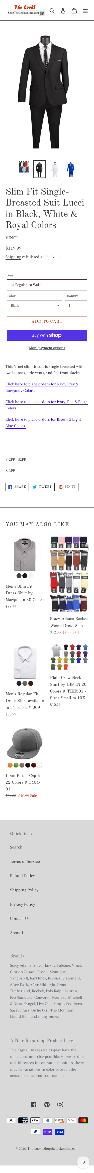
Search (16, 847)
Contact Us (20, 918)
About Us (18, 932)
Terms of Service (25, 861)
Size (10, 275)
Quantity (71, 296)
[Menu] (85, 10)
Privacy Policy (22, 904)
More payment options (47, 348)
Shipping (13, 256)
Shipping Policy (24, 889)
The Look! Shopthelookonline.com (53, 1148)
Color (11, 296)
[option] (24, 167)
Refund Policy (22, 875)
